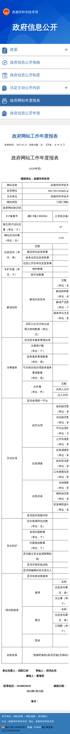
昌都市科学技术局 (24, 12)
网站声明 (18, 716)
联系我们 (42, 716)
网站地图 (30, 716)
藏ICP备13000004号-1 (16, 727)
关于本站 (6, 716)
